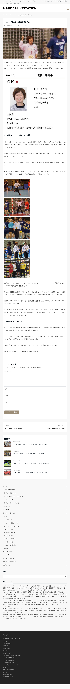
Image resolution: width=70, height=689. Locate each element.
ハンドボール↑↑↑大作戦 (11, 503)
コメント (7, 371)
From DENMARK (8, 551)
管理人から (6, 565)
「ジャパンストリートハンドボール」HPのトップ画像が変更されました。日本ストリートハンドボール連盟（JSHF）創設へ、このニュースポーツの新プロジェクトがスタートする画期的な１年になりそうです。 (34, 588)
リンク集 (5, 672)
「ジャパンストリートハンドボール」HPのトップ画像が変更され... (31, 463)
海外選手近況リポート (10, 558)
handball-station (29, 682)
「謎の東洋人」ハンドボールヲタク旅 (11, 638)
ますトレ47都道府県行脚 (8, 669)
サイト (6, 402)
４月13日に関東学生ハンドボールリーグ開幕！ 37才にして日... (30, 444)
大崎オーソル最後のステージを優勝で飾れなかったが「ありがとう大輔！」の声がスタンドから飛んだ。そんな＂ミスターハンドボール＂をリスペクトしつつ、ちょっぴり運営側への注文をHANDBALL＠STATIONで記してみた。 (35, 616)
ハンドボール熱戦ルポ (10, 538)
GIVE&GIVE (6, 506)
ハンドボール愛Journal (10, 493)
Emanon (44, 682)
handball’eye (7, 555)
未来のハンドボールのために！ (12, 526)
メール (7, 395)
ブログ (16, 25)
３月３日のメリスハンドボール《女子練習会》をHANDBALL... (29, 453)
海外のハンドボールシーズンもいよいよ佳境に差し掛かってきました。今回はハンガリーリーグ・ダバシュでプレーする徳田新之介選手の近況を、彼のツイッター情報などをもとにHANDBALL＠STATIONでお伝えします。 (35, 610)
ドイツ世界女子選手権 (10, 545)
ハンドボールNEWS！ (9, 489)
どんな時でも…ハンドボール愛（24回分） (12, 655)
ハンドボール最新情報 (10, 532)
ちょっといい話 (23, 25)
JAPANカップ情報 (8, 535)
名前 (6, 389)
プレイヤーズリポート (10, 529)
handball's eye (6, 648)
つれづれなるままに (9, 542)
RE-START (6, 510)
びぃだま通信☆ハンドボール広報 (13, 496)
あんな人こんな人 (8, 499)
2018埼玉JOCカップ (9, 562)
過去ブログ (7, 548)
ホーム (5, 486)
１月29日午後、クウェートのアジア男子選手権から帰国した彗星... (30, 472)
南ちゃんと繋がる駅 (9, 513)
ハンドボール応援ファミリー (11, 523)
